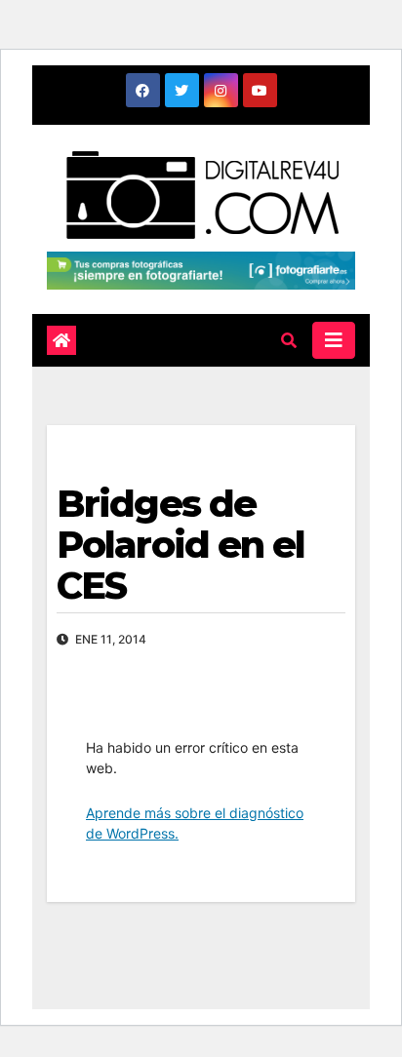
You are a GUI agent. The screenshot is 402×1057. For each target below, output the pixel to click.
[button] (289, 340)
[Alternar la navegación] (333, 340)
